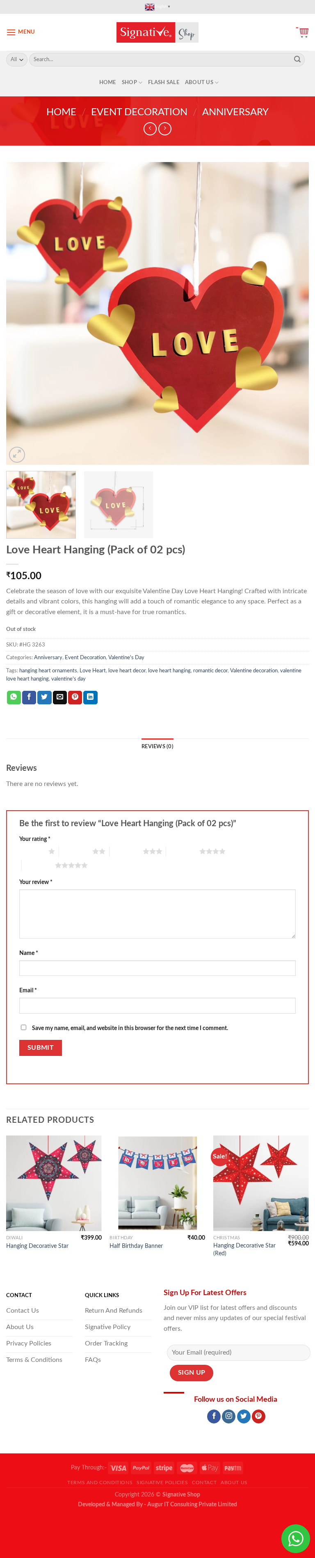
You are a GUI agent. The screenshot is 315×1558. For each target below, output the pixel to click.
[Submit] (297, 60)
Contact (204, 1482)
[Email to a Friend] (60, 698)
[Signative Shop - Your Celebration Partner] (157, 32)
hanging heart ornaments (48, 670)
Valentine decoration (254, 670)
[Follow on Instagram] (228, 1416)
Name (28, 953)
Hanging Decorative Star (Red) (244, 1249)
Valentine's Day (126, 657)
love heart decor (127, 670)
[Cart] (302, 32)
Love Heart (93, 670)
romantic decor (210, 670)
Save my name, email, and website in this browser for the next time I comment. (130, 1028)
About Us (199, 82)
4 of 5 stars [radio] (182, 851)
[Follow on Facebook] (214, 1416)
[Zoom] (17, 455)
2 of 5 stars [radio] (75, 851)
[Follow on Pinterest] (258, 1416)
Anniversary (235, 112)
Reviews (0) (157, 746)
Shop (129, 82)
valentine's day (68, 678)
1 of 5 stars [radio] (31, 851)
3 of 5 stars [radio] (126, 851)
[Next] (292, 313)
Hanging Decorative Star (37, 1246)
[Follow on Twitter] (244, 1416)
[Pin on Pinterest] (75, 698)
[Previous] (22, 313)
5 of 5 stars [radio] (38, 865)
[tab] (157, 746)
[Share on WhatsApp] (14, 698)
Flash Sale (163, 82)
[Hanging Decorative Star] (54, 1183)
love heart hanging (169, 670)
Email (28, 990)
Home (107, 82)
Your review (35, 882)
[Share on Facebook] (29, 698)
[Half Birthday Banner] (157, 1183)
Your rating (34, 839)
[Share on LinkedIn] (90, 698)
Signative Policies (162, 1482)
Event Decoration (139, 112)
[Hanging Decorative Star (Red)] (261, 1183)
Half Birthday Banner (136, 1246)
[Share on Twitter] (44, 698)
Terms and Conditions (99, 1482)
